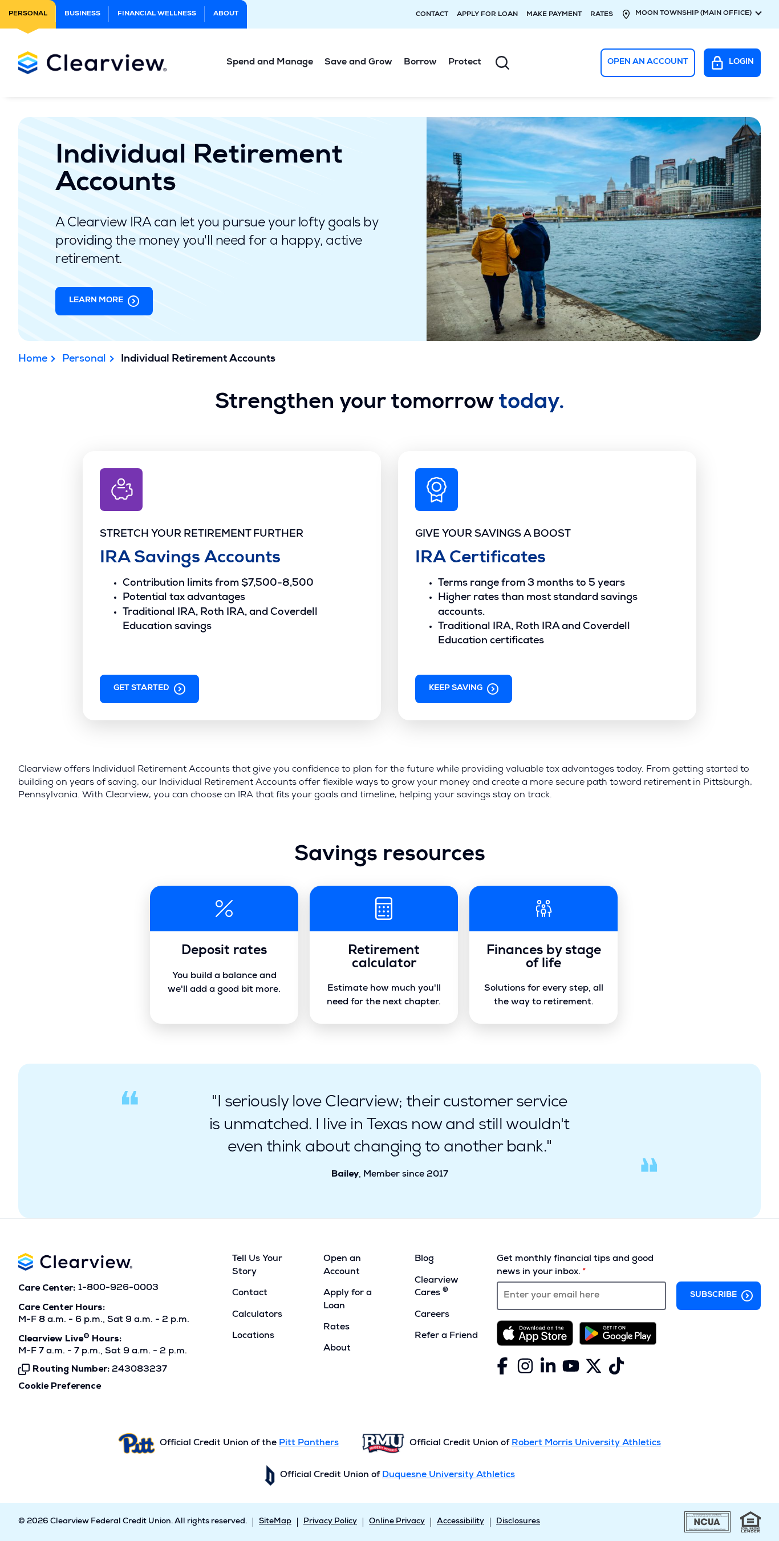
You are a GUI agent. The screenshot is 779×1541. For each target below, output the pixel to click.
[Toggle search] (502, 63)
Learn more (96, 301)
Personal (84, 359)
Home (32, 359)
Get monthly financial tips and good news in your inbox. (575, 1265)
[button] (270, 62)
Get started (141, 688)
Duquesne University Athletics (448, 1475)
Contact (432, 14)
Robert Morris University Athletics (586, 1443)
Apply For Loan (487, 14)
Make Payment (554, 14)
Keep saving (455, 688)
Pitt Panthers (309, 1443)
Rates (601, 14)
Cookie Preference (59, 1386)
